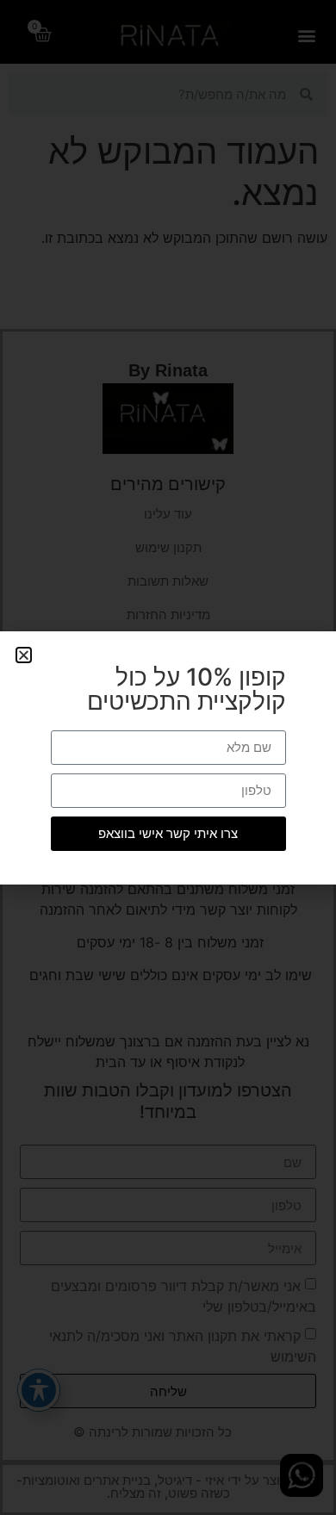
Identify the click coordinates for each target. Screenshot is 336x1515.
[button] (23, 655)
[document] (168, 757)
